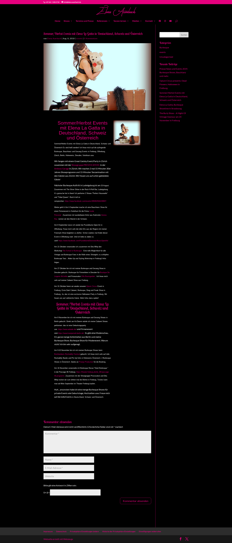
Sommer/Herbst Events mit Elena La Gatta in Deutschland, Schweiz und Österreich (174, 96)
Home (57, 21)
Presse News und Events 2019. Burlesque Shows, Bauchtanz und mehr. (174, 72)
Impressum (48, 531)
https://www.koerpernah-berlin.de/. (71, 333)
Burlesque (164, 47)
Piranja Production (86, 362)
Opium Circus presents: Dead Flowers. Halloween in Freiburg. (173, 84)
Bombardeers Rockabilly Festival (67, 354)
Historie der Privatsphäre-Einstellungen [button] (118, 531)
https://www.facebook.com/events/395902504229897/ (85, 201)
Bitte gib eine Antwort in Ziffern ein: (60, 485)
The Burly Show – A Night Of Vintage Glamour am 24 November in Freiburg (173, 117)
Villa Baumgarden (88, 276)
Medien (135, 21)
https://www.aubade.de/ (67, 329)
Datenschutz (61, 531)
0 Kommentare (90, 38)
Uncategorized (166, 57)
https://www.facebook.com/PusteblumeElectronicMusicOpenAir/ (83, 241)
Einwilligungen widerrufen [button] (150, 531)
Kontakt (149, 21)
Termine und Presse (85, 21)
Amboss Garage (61, 168)
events (79, 38)
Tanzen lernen (119, 21)
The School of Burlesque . (73, 251)
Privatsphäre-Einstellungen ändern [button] (84, 531)
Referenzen (102, 21)
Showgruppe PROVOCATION (86, 165)
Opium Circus (91, 286)
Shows (67, 21)
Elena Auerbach (54, 38)
